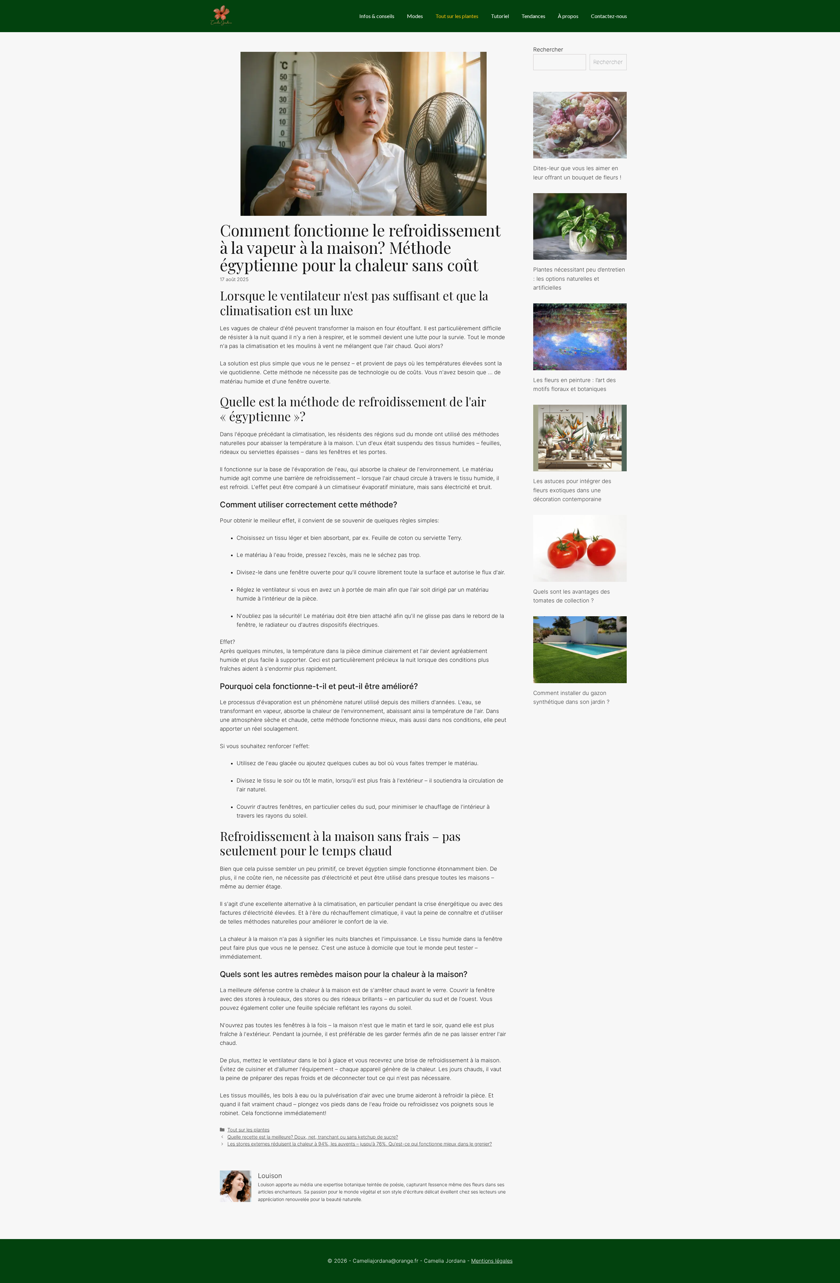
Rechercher (548, 49)
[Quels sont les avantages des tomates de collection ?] (580, 577)
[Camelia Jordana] (222, 16)
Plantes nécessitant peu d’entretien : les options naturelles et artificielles (579, 278)
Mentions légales (492, 1260)
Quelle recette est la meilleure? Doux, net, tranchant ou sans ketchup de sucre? (312, 1137)
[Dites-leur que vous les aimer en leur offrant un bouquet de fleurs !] (580, 154)
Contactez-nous (609, 16)
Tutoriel (500, 16)
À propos (568, 16)
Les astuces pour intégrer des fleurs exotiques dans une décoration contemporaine (572, 490)
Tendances (533, 16)
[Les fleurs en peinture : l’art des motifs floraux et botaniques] (580, 365)
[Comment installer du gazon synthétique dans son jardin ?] (580, 678)
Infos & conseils (376, 16)
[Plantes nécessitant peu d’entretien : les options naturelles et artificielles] (580, 255)
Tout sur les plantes (456, 16)
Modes (415, 16)
